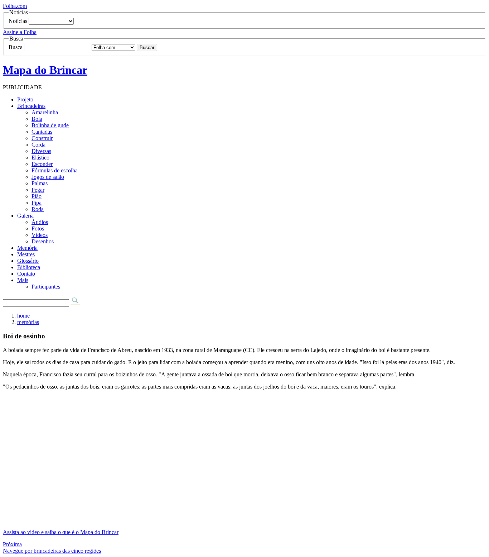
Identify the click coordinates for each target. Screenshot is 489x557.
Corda (38, 145)
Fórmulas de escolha (55, 170)
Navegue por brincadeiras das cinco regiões (52, 551)
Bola (37, 119)
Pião (37, 196)
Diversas (41, 151)
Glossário (28, 261)
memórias (28, 322)
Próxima (12, 544)
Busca (16, 47)
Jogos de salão (48, 177)
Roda (38, 209)
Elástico (40, 157)
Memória (27, 248)
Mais (22, 280)
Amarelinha (45, 112)
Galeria (25, 216)
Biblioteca (28, 267)
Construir (42, 138)
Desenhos (43, 241)
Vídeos (40, 235)
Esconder (42, 164)
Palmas (40, 183)
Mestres (26, 254)
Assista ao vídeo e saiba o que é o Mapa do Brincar (60, 532)
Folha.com (15, 6)
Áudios (40, 222)
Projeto (25, 99)
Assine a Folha (20, 32)
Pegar (38, 190)
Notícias (18, 21)
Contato (26, 274)
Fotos (38, 228)
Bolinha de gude (50, 125)
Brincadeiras (31, 106)
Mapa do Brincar (45, 69)
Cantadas (42, 132)
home (23, 316)
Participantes (46, 287)
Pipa (37, 203)
